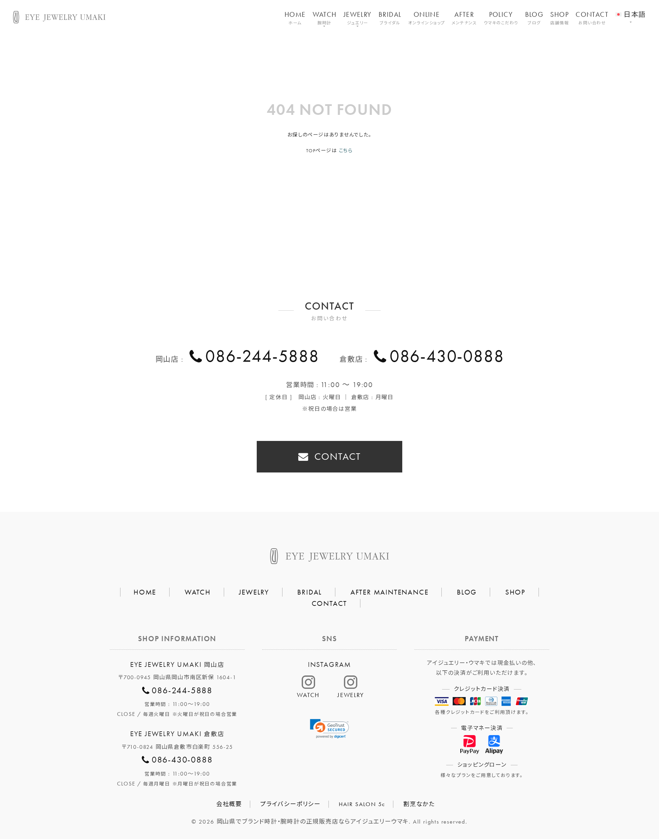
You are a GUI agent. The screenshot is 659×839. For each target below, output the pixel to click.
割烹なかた (419, 804)
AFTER (464, 18)
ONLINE (426, 18)
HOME (295, 18)
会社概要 (229, 804)
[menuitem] (630, 10)
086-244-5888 (262, 356)
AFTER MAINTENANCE (389, 592)
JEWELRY (358, 18)
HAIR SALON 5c (362, 804)
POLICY (501, 18)
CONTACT (592, 18)
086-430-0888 (447, 356)
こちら (346, 150)
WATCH (325, 18)
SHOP (559, 18)
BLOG (534, 18)
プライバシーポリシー (290, 804)
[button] (329, 729)
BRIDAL (390, 18)
